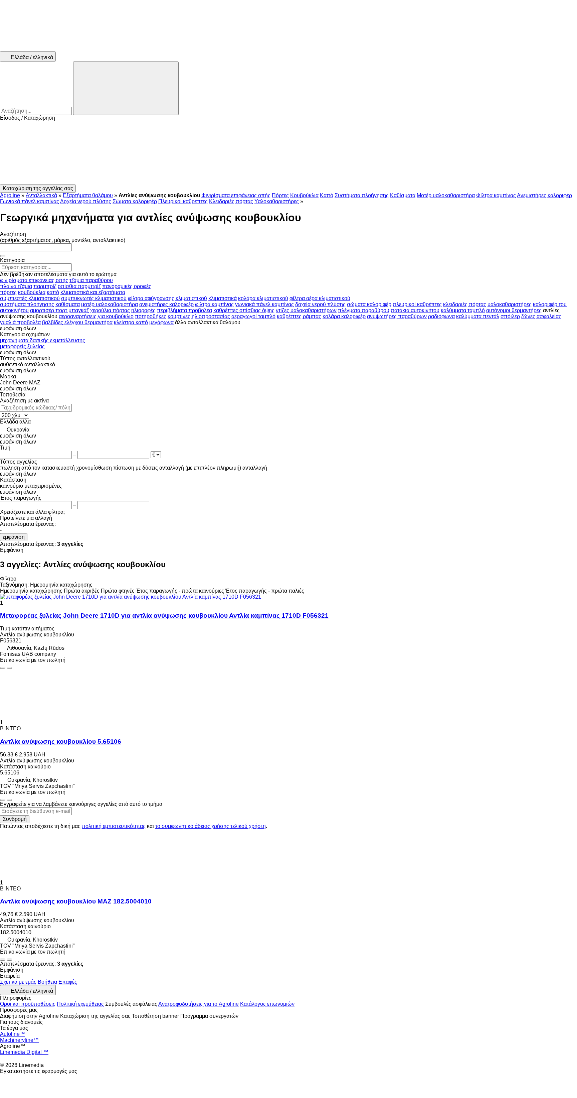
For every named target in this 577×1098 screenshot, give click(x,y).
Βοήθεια (47, 982)
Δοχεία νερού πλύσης (85, 201)
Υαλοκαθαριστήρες (276, 201)
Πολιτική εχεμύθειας (80, 1004)
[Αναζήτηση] (126, 88)
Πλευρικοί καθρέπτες (183, 201)
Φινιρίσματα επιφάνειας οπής (235, 195)
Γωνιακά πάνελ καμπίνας (29, 201)
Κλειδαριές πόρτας (231, 201)
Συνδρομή (15, 819)
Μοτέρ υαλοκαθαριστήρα (446, 195)
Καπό (326, 195)
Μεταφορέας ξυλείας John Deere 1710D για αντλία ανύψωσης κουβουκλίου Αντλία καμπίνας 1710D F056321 (164, 615)
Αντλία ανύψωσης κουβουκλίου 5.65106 (60, 741)
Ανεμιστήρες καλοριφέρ (544, 195)
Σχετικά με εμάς (18, 982)
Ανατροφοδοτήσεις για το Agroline (198, 1004)
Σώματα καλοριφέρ (135, 201)
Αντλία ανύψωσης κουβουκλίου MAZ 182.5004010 (76, 901)
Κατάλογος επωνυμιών (267, 1004)
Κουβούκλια (304, 195)
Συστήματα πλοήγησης (362, 195)
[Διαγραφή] (2, 256)
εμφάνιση (14, 537)
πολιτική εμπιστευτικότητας (114, 826)
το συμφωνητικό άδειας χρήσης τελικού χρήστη (210, 826)
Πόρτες (280, 195)
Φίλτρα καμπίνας (496, 195)
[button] (288, 153)
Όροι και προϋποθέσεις (27, 1004)
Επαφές (67, 982)
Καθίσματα (402, 195)
